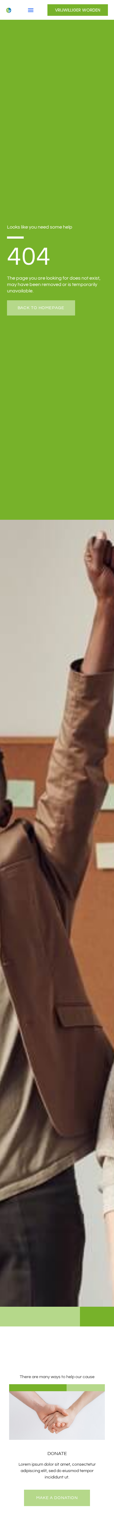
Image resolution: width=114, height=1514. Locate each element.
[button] (30, 10)
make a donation (57, 1498)
